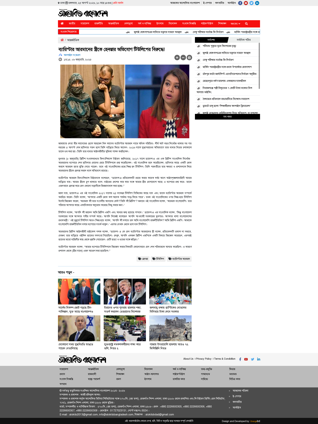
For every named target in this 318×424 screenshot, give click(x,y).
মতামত (233, 374)
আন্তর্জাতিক (113, 23)
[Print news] (189, 57)
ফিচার (232, 369)
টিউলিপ (160, 259)
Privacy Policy (204, 358)
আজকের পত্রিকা (240, 390)
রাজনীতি (98, 23)
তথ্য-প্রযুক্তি (206, 369)
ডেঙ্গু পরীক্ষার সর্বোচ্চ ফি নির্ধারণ (199, 32)
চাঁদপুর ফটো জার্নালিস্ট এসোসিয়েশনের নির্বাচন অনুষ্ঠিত (230, 74)
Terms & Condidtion (224, 358)
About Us (188, 358)
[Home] (62, 23)
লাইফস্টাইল (207, 23)
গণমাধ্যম (205, 374)
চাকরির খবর (179, 379)
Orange (255, 421)
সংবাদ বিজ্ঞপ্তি (189, 23)
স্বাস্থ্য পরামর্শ (94, 379)
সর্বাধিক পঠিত (244, 40)
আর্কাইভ (232, 3)
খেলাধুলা (128, 23)
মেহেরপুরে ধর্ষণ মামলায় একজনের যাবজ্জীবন (224, 81)
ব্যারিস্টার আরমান (181, 259)
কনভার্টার (219, 3)
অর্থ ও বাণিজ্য (144, 23)
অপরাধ (63, 384)
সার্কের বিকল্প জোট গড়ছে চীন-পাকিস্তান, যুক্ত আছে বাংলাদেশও (75, 310)
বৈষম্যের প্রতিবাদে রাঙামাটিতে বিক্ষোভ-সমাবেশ (226, 99)
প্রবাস (62, 374)
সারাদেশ (85, 23)
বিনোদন (173, 23)
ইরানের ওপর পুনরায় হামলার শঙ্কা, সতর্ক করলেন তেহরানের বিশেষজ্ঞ (122, 310)
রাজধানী (92, 374)
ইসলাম (160, 23)
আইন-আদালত (151, 374)
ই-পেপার (207, 3)
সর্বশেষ (211, 40)
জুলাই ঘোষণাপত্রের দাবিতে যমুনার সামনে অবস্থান (149, 32)
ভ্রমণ (118, 379)
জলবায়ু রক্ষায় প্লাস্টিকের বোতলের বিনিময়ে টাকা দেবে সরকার (168, 310)
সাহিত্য (204, 379)
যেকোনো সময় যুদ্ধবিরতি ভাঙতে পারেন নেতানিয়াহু (75, 346)
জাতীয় (72, 23)
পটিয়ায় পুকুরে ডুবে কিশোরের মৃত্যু (219, 46)
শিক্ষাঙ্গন (222, 23)
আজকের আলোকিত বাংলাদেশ (185, 3)
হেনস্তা (145, 259)
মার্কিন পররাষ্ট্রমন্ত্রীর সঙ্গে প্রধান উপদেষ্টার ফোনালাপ (250, 32)
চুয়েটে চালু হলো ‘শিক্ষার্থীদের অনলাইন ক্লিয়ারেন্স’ (227, 106)
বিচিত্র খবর (234, 379)
